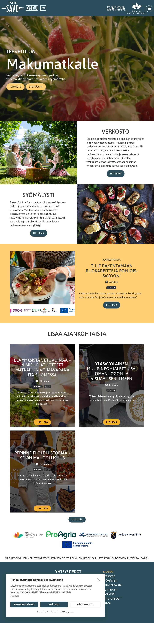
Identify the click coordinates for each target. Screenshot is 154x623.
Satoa (107, 603)
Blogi (47, 386)
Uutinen (111, 288)
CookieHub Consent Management (60, 612)
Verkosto (15, 86)
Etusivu (108, 571)
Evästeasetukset (85, 604)
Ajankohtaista (112, 585)
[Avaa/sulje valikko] (149, 8)
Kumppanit (110, 589)
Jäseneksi (109, 594)
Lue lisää (38, 233)
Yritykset (115, 173)
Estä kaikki (54, 604)
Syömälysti (36, 86)
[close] (99, 579)
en (43, 8)
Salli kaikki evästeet (24, 604)
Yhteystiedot (111, 598)
